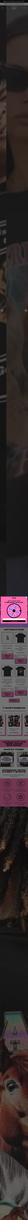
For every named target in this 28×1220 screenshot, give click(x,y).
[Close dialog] (26, 597)
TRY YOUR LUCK (14, 621)
